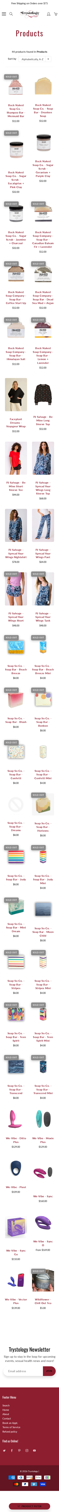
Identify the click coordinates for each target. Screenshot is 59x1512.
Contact (6, 1418)
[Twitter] (4, 1450)
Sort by (12, 58)
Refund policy (9, 1431)
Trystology (33, 1471)
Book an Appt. (10, 1423)
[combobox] (35, 59)
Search (6, 1405)
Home (5, 1409)
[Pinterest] (19, 1450)
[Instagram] (27, 1450)
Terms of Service (11, 1427)
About (5, 1414)
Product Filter (31, 1506)
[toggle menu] (4, 13)
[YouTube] (34, 1450)
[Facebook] (12, 1450)
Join (49, 1371)
